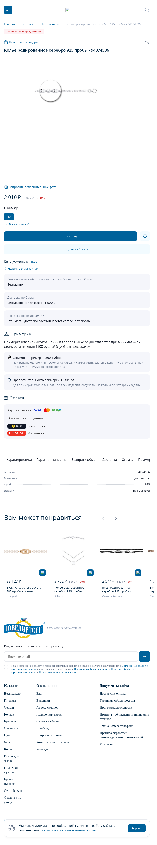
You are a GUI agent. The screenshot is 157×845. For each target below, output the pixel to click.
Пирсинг (10, 700)
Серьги (9, 707)
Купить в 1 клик (77, 249)
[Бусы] (25, 551)
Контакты (106, 744)
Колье (8, 749)
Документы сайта (114, 686)
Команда (42, 749)
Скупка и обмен (47, 721)
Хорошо (136, 828)
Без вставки (141, 490)
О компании (46, 686)
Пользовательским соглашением (57, 672)
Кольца (9, 714)
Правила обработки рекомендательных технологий (121, 735)
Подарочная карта (49, 714)
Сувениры (11, 728)
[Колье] (73, 551)
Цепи (8, 735)
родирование (140, 478)
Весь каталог (13, 693)
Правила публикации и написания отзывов (124, 717)
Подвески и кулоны (12, 770)
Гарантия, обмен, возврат (117, 700)
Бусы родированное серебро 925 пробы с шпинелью (117, 589)
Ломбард (42, 728)
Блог (39, 693)
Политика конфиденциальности (92, 668)
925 (147, 484)
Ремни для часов (11, 758)
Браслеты (10, 721)
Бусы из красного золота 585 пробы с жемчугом (24, 589)
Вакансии (43, 700)
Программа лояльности (116, 707)
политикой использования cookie (69, 830)
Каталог (11, 686)
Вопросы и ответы (49, 735)
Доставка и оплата (113, 693)
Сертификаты (13, 790)
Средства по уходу (12, 800)
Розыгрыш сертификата (53, 742)
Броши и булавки (10, 781)
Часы (7, 742)
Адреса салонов (47, 707)
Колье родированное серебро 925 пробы (69, 589)
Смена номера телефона (116, 726)
